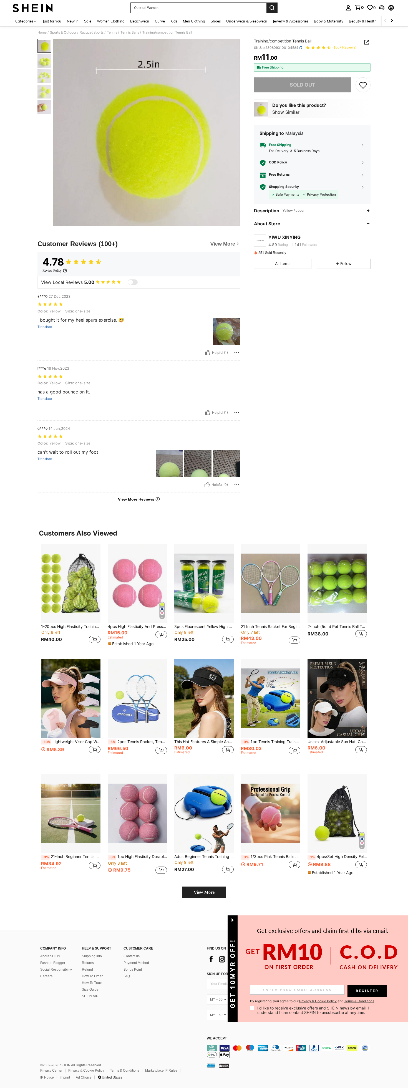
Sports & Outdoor (63, 32)
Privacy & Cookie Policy (86, 1070)
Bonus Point (133, 969)
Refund (87, 969)
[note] (131, 644)
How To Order (92, 976)
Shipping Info (92, 956)
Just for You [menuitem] (52, 21)
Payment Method (136, 963)
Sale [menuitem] (87, 21)
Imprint (65, 1077)
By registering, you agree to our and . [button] (312, 1001)
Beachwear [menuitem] (139, 21)
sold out (302, 85)
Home (42, 32)
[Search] (272, 7)
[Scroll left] (385, 21)
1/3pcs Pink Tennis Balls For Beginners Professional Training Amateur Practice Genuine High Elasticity (271, 856)
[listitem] (71, 597)
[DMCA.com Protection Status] (224, 1065)
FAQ (127, 976)
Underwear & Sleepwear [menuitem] (246, 21)
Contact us (132, 956)
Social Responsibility (56, 969)
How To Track (92, 983)
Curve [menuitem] (160, 21)
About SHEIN (50, 956)
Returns (88, 963)
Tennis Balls (129, 32)
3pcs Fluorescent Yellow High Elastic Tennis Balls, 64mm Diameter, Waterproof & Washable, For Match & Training (204, 626)
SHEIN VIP (90, 996)
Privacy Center (51, 1070)
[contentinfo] (290, 1051)
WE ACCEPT (217, 1038)
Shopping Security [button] (284, 187)
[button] (381, 7)
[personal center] (348, 7)
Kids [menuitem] (173, 21)
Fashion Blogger (52, 963)
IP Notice (47, 1077)
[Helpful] (207, 352)
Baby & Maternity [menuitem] (328, 21)
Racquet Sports (92, 32)
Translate (44, 327)
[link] (359, 7)
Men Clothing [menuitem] (194, 21)
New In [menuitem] (73, 21)
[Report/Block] (236, 352)
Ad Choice (84, 1077)
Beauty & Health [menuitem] (363, 21)
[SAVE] (363, 84)
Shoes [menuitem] (216, 21)
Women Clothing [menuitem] (111, 21)
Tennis (112, 32)
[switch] (133, 282)
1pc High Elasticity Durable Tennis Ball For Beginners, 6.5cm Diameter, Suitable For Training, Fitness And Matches (138, 856)
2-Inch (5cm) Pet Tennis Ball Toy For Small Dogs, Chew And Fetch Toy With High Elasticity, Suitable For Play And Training (337, 626)
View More (204, 892)
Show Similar (285, 112)
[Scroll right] (392, 21)
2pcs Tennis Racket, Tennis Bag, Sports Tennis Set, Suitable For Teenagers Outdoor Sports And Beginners (138, 741)
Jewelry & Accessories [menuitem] (290, 21)
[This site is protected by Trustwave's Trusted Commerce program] (211, 1065)
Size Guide (90, 989)
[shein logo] (32, 8)
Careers (46, 976)
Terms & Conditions (124, 1070)
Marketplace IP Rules (161, 1070)
